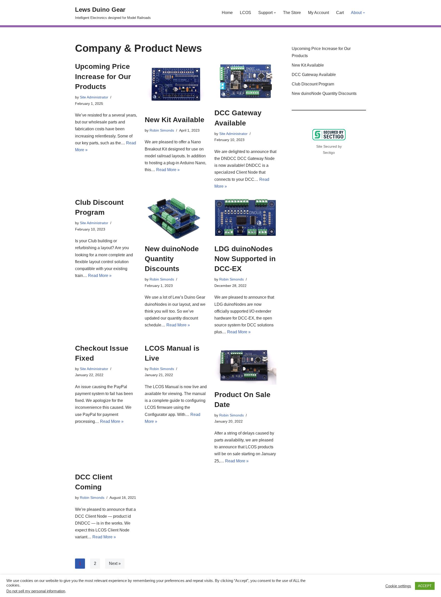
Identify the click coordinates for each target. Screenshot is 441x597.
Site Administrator (94, 97)
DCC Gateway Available (314, 74)
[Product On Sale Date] (245, 364)
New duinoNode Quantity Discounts (172, 259)
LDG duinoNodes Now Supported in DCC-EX (245, 259)
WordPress (121, 590)
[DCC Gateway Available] (245, 82)
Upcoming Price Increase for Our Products (103, 76)
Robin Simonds (162, 130)
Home (227, 12)
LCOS (245, 12)
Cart (340, 12)
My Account (318, 12)
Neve (80, 590)
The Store (292, 12)
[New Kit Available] (176, 85)
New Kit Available (174, 120)
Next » (115, 563)
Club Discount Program (313, 84)
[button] (275, 13)
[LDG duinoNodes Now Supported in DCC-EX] (245, 218)
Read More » (168, 170)
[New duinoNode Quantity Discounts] (176, 218)
